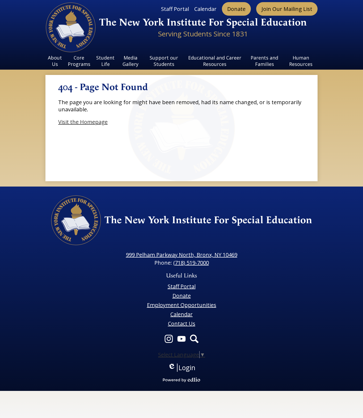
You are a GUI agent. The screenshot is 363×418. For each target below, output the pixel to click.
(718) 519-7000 (191, 262)
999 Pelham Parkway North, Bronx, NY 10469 (181, 254)
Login (181, 368)
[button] (55, 60)
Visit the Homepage (83, 121)
